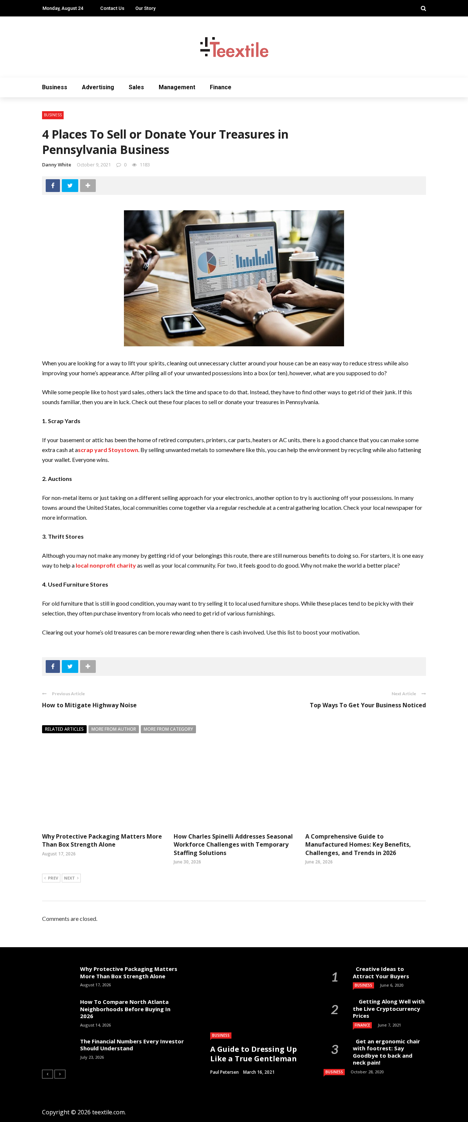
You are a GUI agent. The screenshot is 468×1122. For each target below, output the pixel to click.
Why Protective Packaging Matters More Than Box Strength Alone (102, 840)
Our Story (145, 8)
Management (177, 87)
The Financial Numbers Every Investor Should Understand (132, 1045)
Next (69, 878)
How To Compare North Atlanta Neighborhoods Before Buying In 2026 (125, 1009)
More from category (168, 729)
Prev (53, 878)
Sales (136, 87)
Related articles (64, 729)
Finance (220, 87)
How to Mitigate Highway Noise (89, 705)
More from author (113, 729)
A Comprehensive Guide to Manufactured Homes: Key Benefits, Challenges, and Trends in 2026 (358, 844)
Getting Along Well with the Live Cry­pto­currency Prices (388, 1008)
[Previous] (47, 1074)
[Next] (59, 1074)
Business (54, 87)
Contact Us (112, 8)
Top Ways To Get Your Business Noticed (368, 705)
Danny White (56, 164)
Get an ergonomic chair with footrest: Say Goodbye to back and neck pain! (386, 1052)
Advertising (98, 87)
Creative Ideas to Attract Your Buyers (382, 972)
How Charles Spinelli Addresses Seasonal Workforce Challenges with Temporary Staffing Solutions (233, 844)
